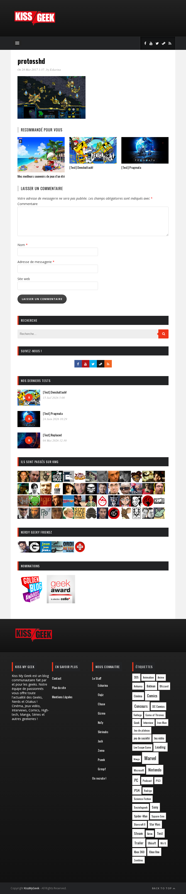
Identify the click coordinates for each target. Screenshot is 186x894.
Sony (155, 807)
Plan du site (59, 687)
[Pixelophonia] (45, 517)
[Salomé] (68, 517)
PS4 (137, 790)
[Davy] (114, 480)
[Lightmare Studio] (34, 505)
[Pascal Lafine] (23, 517)
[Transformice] (125, 517)
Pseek (101, 759)
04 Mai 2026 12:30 (55, 440)
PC (136, 780)
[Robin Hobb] (57, 517)
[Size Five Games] (80, 517)
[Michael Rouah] (102, 505)
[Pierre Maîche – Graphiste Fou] (23, 551)
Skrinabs (103, 731)
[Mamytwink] (57, 505)
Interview (148, 723)
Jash (100, 741)
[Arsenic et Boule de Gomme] (45, 480)
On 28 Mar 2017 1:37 (31, 70)
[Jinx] (91, 492)
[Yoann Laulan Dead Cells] (136, 492)
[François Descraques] (34, 492)
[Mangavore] (68, 505)
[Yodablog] (159, 517)
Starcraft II (139, 824)
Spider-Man (140, 816)
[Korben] (125, 492)
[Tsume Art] (136, 517)
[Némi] (136, 505)
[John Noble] (102, 492)
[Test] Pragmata (131, 167)
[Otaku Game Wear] (80, 551)
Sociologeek (140, 807)
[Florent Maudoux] (23, 492)
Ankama (138, 686)
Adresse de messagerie (35, 262)
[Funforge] (57, 492)
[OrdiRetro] (68, 551)
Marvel (150, 758)
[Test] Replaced (52, 435)
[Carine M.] (91, 480)
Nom (22, 245)
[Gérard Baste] (68, 492)
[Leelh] (23, 505)
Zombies (138, 860)
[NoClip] (148, 505)
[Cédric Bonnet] (102, 480)
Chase (101, 703)
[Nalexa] (125, 505)
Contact (56, 678)
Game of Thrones (154, 715)
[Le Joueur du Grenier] (159, 492)
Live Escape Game (142, 747)
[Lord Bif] (45, 505)
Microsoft (139, 770)
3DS (136, 677)
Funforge (138, 715)
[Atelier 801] (57, 480)
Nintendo (154, 770)
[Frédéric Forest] (45, 492)
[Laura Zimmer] (148, 492)
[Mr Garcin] (114, 505)
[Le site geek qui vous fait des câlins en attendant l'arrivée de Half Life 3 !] (35, 24)
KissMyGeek (31, 888)
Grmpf (102, 768)
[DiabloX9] (125, 480)
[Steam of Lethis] (91, 517)
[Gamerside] (34, 551)
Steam (138, 833)
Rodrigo (148, 791)
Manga (137, 759)
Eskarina (55, 70)
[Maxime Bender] (80, 505)
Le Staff (96, 678)
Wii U (163, 843)
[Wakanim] (148, 517)
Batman (151, 686)
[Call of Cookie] (80, 480)
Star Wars (154, 824)
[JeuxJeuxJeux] (45, 551)
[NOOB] (159, 505)
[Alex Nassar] (34, 480)
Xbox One (154, 852)
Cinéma (138, 696)
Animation (148, 677)
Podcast (147, 780)
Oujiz (101, 694)
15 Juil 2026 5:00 (54, 398)
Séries (150, 834)
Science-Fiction (142, 799)
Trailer (139, 842)
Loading (160, 746)
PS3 (158, 781)
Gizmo (101, 713)
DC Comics (158, 706)
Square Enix (158, 816)
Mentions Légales (62, 696)
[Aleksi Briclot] (23, 480)
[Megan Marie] (91, 505)
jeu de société (142, 738)
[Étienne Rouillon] (159, 480)
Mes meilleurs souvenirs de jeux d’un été (41, 176)
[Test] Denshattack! (81, 167)
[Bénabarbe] (68, 480)
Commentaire (27, 204)
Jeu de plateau (142, 730)
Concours (141, 706)
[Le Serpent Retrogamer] (57, 551)
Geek (136, 722)
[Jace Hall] (80, 492)
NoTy (100, 722)
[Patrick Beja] (34, 517)
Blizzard (164, 686)
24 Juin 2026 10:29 (55, 419)
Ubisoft (152, 843)
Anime (161, 677)
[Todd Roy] (102, 517)
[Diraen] (136, 480)
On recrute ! (99, 778)
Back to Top (162, 888)
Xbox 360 (139, 852)
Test (160, 833)
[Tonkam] (114, 517)
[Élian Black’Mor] (148, 480)
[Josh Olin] (114, 492)
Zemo (101, 750)
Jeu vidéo (159, 738)
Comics (152, 695)
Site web (23, 279)
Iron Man (162, 723)
